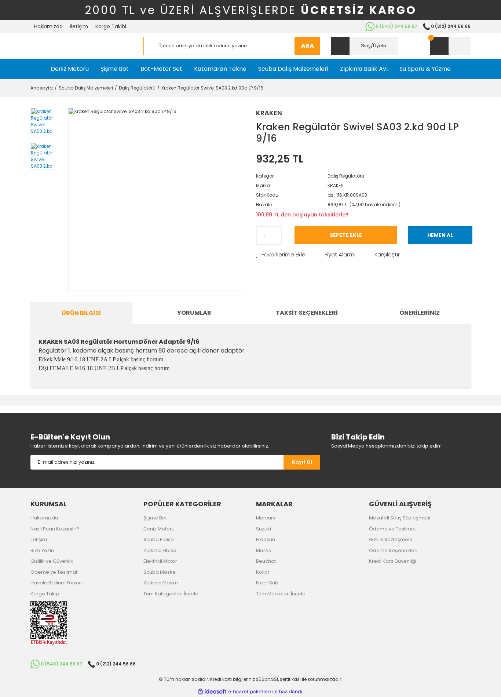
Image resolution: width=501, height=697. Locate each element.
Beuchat (266, 561)
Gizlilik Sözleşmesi (390, 539)
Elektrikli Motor (160, 561)
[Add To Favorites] (281, 255)
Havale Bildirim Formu (56, 582)
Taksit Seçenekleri (307, 313)
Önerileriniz (419, 313)
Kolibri (263, 572)
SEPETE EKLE (346, 235)
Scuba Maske (159, 572)
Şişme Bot (155, 517)
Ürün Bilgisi (81, 313)
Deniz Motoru (159, 528)
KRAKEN (269, 112)
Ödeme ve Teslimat (53, 572)
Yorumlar (194, 313)
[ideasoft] (212, 691)
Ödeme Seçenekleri (393, 550)
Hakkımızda (48, 26)
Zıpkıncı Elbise (159, 550)
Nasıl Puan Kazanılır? (54, 528)
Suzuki (263, 528)
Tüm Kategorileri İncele (170, 593)
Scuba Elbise (158, 539)
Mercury (265, 517)
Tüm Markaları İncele (281, 593)
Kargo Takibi (110, 26)
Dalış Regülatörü (346, 176)
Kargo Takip (44, 593)
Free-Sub (267, 582)
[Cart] (450, 46)
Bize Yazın (42, 550)
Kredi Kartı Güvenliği (392, 561)
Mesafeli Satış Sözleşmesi (399, 517)
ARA (307, 45)
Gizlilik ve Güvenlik (51, 561)
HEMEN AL (440, 235)
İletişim (79, 26)
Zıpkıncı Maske (160, 582)
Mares (263, 550)
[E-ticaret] (249, 692)
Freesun (265, 539)
